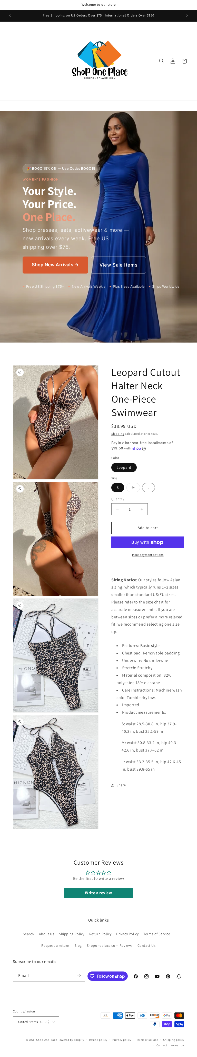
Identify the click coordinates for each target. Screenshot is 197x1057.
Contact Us (146, 945)
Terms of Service (156, 934)
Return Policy (100, 934)
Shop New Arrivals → (55, 264)
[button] (10, 61)
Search (28, 934)
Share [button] (121, 785)
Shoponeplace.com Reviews (110, 945)
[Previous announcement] (10, 15)
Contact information (170, 1045)
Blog (78, 945)
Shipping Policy (71, 934)
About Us (46, 934)
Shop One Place (47, 1040)
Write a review (98, 893)
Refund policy (98, 1040)
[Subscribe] (79, 976)
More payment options (148, 555)
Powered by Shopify (71, 1040)
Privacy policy (121, 1040)
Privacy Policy (127, 934)
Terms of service (147, 1040)
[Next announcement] (187, 15)
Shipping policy (173, 1040)
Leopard (124, 467)
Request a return (55, 945)
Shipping (117, 434)
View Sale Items (118, 265)
